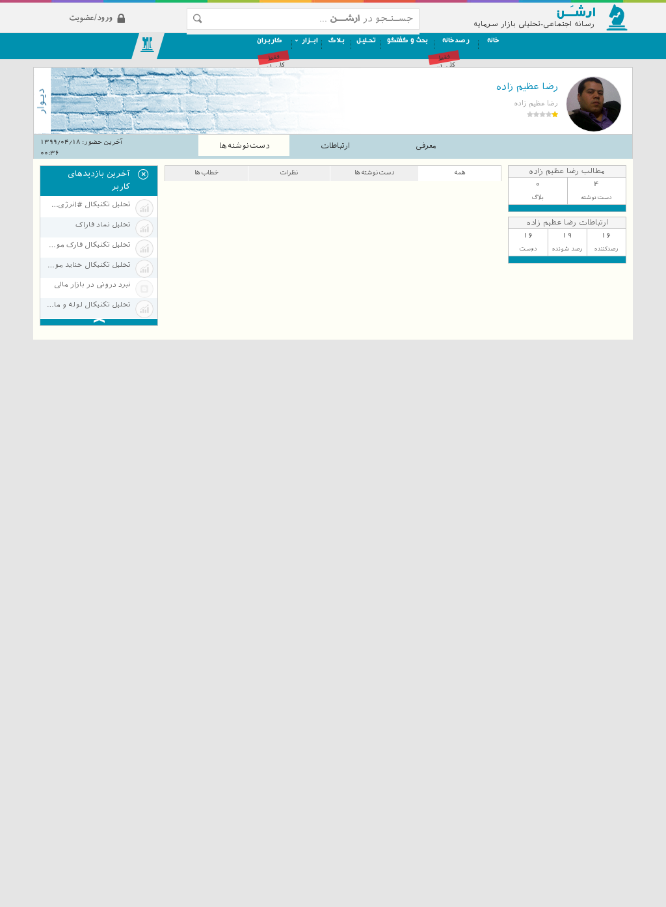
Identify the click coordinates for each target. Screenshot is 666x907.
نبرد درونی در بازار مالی (92, 284)
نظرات (289, 172)
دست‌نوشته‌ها (244, 145)
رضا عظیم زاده (526, 86)
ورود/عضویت (124, 7)
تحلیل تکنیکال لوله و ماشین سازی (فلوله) (88, 305)
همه (460, 172)
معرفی (426, 145)
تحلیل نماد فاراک (102, 225)
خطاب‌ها (206, 172)
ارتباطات (335, 145)
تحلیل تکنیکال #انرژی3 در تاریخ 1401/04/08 (88, 204)
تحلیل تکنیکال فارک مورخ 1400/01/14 (88, 245)
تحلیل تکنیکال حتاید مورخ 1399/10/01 (88, 265)
